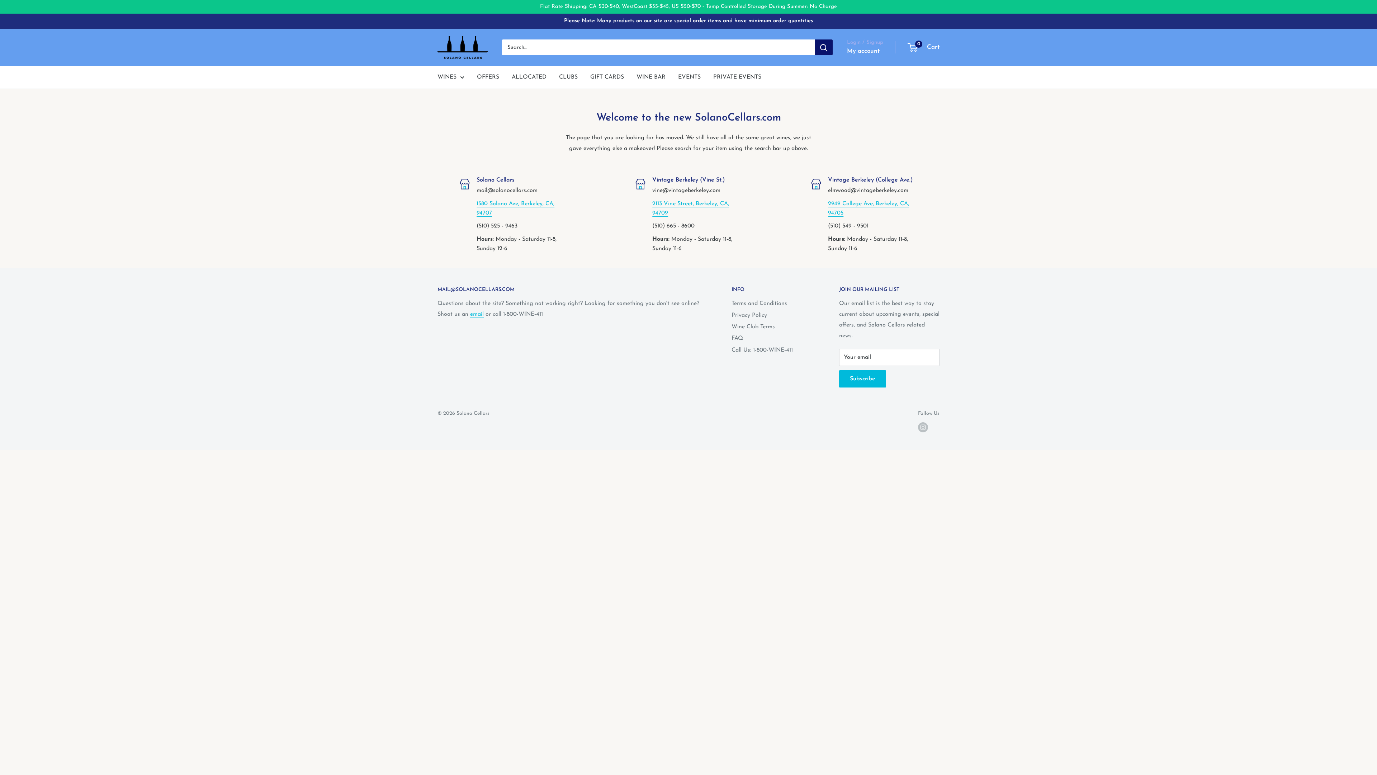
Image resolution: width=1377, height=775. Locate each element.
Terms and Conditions (759, 303)
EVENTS (689, 77)
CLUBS (568, 77)
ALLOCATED (529, 77)
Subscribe (862, 379)
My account (863, 51)
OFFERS (488, 77)
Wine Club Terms (753, 327)
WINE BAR (651, 77)
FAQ (737, 338)
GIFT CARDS (607, 77)
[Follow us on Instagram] (923, 427)
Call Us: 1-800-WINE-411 (762, 350)
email (477, 314)
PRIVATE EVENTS (737, 77)
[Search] (824, 47)
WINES (446, 77)
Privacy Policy (749, 315)
